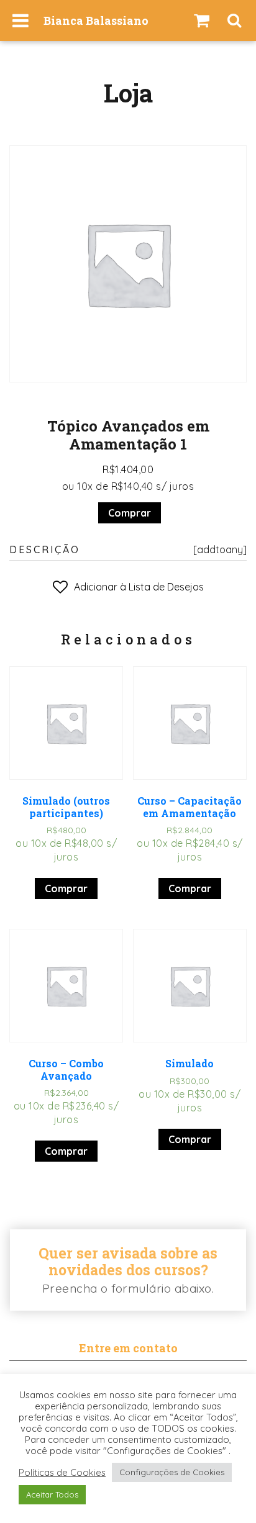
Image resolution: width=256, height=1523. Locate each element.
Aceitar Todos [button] (52, 1494)
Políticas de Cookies (62, 1472)
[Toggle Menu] (20, 20)
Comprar (129, 513)
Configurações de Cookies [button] (171, 1472)
